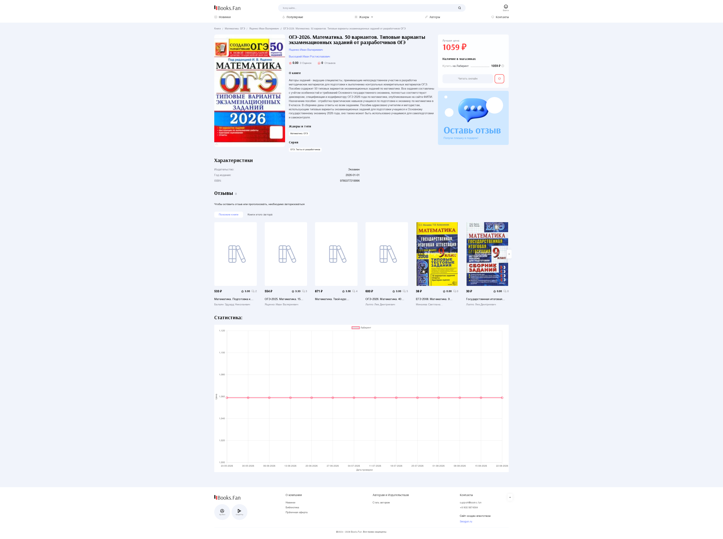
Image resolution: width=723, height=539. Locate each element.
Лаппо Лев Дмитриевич (380, 304)
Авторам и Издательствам (391, 495)
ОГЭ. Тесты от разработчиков (305, 150)
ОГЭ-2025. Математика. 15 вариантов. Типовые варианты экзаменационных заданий (285, 299)
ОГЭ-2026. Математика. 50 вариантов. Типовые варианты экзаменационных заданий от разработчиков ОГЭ (344, 29)
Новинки (290, 502)
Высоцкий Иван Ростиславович (309, 56)
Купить (447, 66)
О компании (294, 495)
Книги (217, 29)
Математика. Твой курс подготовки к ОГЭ (330, 299)
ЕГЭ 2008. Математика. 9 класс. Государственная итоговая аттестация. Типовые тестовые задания (436, 299)
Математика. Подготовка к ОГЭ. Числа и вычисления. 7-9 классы (234, 299)
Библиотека (292, 507)
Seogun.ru (466, 521)
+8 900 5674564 (469, 507)
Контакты (466, 495)
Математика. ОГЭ (235, 29)
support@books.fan (470, 502)
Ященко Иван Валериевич (264, 29)
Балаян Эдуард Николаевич (232, 304)
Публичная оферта (296, 512)
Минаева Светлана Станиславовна (428, 304)
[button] (509, 254)
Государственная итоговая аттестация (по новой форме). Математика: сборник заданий (486, 299)
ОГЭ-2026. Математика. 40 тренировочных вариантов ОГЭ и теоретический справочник (386, 299)
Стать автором (381, 502)
